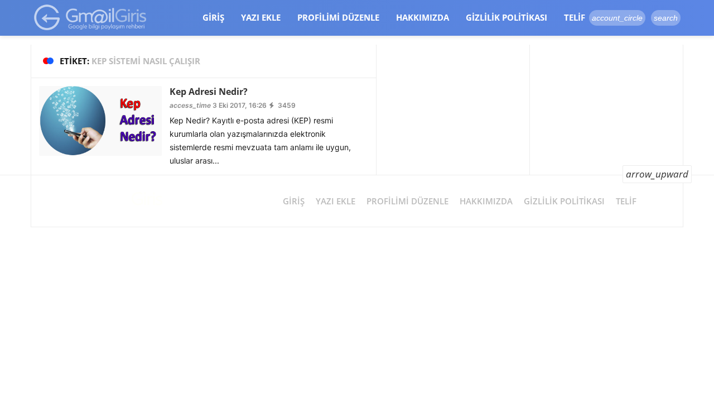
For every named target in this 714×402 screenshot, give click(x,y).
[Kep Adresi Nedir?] (100, 120)
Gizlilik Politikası (506, 17)
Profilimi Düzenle (338, 17)
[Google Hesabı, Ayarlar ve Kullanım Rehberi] (91, 17)
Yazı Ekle (261, 17)
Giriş (213, 17)
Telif (574, 17)
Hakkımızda (422, 17)
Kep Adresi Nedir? (209, 91)
